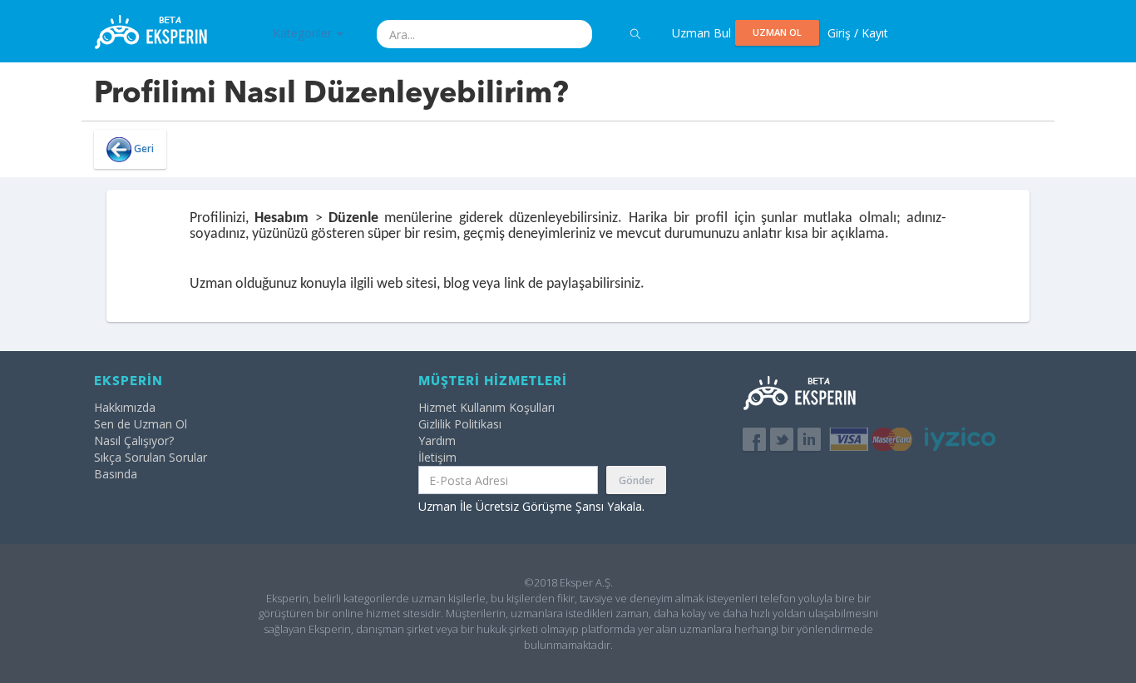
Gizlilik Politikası (459, 424)
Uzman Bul (701, 33)
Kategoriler (304, 33)
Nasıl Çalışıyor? (134, 440)
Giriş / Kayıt (857, 33)
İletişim (437, 457)
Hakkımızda (125, 407)
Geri (142, 148)
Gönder (636, 480)
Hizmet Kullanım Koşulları (486, 407)
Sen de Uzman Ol (140, 424)
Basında (115, 474)
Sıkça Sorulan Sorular (150, 457)
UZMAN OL (777, 32)
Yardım (437, 440)
